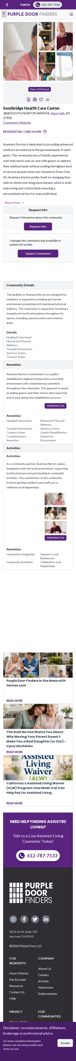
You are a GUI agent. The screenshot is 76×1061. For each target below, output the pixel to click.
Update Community (38, 253)
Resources (16, 986)
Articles (43, 981)
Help (12, 998)
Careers (43, 975)
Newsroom (45, 987)
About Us (44, 968)
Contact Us (17, 992)
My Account (17, 979)
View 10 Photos (39, 89)
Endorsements (47, 993)
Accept (65, 1043)
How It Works (18, 973)
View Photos (55, 405)
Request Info (38, 226)
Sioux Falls (58, 113)
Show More (12, 202)
